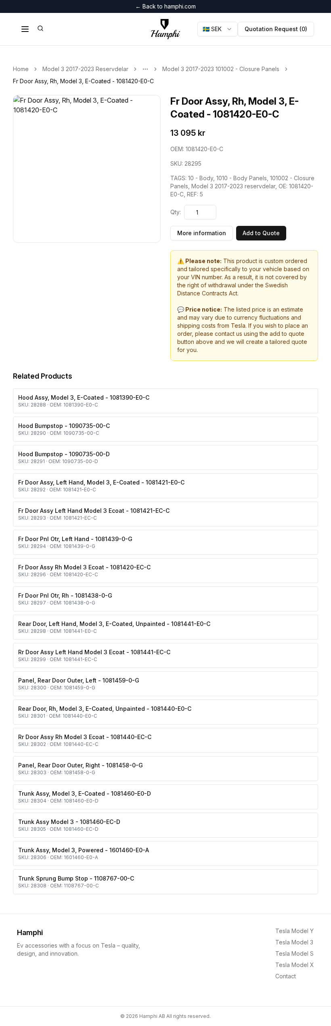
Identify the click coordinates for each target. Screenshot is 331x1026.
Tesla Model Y (294, 930)
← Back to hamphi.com (165, 6)
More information (201, 233)
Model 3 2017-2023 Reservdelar (85, 68)
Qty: (175, 212)
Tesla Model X (294, 964)
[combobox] (217, 29)
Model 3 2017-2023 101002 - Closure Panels (220, 68)
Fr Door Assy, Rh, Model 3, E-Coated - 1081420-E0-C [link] (83, 81)
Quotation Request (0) (276, 28)
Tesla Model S (294, 953)
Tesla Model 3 (294, 942)
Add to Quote (261, 233)
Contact (285, 976)
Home (21, 68)
